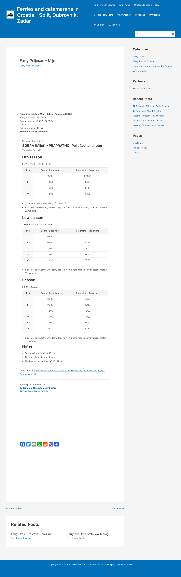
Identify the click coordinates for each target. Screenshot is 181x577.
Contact (137, 152)
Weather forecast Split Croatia (148, 120)
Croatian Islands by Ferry (146, 5)
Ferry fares (124, 5)
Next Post (118, 508)
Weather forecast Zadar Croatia (148, 125)
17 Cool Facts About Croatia (147, 111)
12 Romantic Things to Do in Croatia (151, 106)
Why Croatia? (124, 14)
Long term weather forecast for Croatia (152, 66)
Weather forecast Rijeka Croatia (148, 115)
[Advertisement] (65, 91)
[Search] (173, 34)
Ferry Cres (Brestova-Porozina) (31, 534)
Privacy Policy (140, 147)
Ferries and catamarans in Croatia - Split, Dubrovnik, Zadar (48, 15)
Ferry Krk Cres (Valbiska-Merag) (88, 534)
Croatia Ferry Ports (103, 14)
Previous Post (14, 508)
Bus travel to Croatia (143, 88)
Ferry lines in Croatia (104, 5)
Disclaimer (138, 143)
